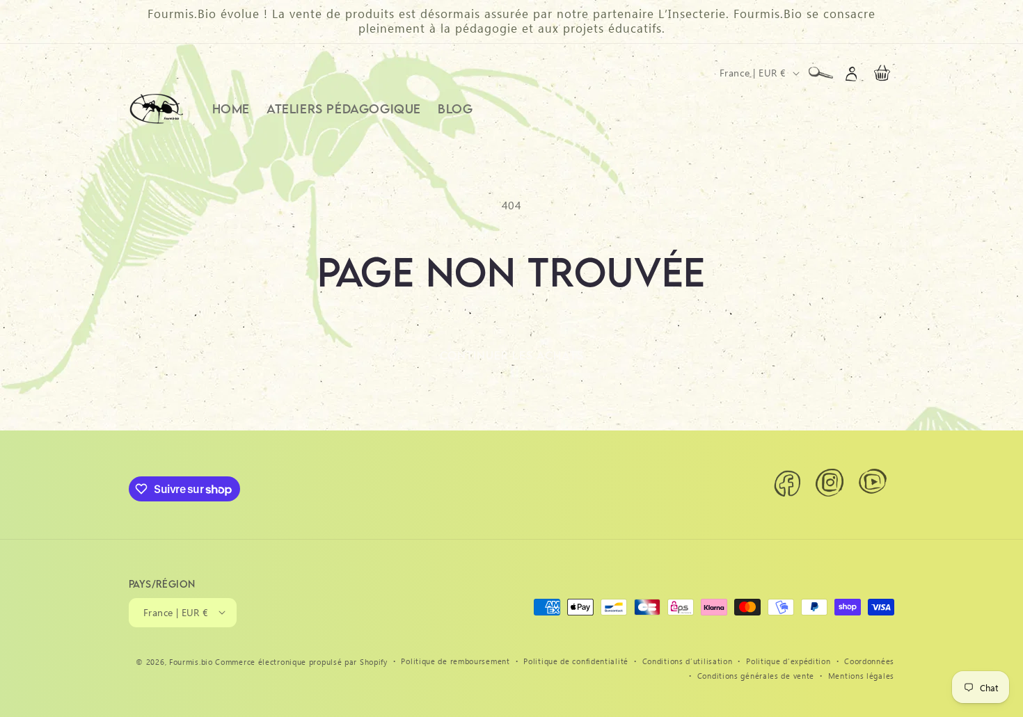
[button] (820, 73)
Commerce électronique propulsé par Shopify (301, 661)
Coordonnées (869, 660)
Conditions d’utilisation (687, 660)
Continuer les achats (512, 355)
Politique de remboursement (455, 660)
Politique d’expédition (788, 660)
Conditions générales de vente (755, 674)
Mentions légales (861, 674)
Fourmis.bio (191, 661)
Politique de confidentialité (575, 660)
